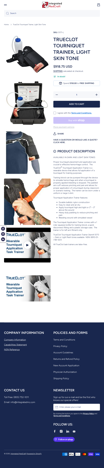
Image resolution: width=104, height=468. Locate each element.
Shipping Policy (61, 378)
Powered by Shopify (34, 454)
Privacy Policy (60, 346)
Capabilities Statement (15, 344)
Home (6, 24)
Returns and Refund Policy (66, 359)
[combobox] (52, 13)
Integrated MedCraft (18, 454)
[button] (58, 133)
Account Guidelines (63, 352)
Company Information (15, 339)
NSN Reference (12, 349)
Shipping (58, 71)
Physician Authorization (65, 372)
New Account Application (66, 365)
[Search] (6, 13)
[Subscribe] (96, 407)
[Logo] (52, 5)
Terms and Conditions (64, 339)
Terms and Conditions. (81, 113)
